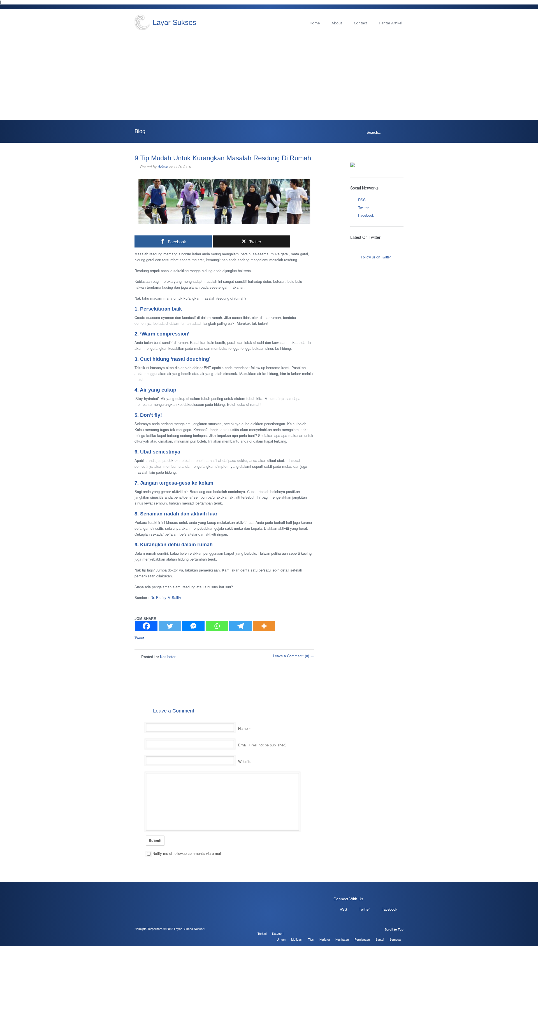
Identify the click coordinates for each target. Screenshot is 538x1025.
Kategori (277, 933)
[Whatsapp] (217, 626)
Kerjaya (324, 939)
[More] (264, 626)
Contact (360, 23)
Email (262, 745)
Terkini (262, 933)
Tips (311, 939)
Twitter (363, 207)
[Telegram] (240, 626)
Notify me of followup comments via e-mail (187, 853)
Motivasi (296, 939)
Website (244, 761)
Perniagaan (362, 939)
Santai (379, 939)
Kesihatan (168, 656)
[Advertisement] (269, 72)
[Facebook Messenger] (193, 626)
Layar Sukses (174, 22)
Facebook (366, 215)
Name (244, 728)
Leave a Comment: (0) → (293, 655)
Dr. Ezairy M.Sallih (165, 597)
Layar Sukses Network (189, 928)
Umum (281, 939)
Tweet (139, 637)
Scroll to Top (394, 929)
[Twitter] (170, 626)
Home (315, 23)
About (336, 23)
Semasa (395, 939)
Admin (163, 166)
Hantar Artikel (390, 23)
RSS (362, 199)
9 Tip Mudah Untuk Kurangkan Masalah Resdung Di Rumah (222, 158)
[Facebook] (146, 626)
